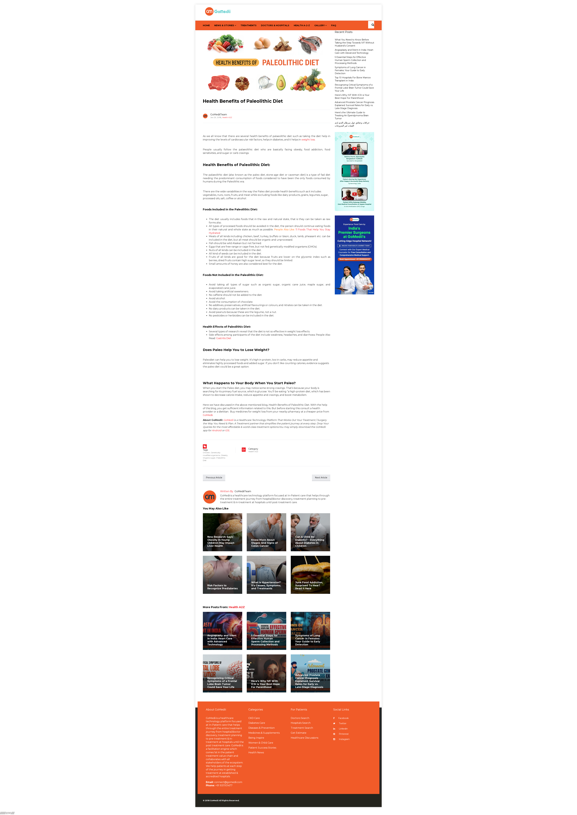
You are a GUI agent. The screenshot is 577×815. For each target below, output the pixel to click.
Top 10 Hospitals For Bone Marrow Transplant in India (353, 79)
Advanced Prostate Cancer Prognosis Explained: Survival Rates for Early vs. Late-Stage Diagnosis (309, 681)
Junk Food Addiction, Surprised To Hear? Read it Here (309, 585)
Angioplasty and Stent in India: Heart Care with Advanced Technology (221, 640)
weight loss (308, 139)
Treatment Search (302, 727)
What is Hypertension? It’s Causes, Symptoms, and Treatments (266, 585)
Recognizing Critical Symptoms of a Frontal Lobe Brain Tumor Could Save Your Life (222, 683)
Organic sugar (209, 458)
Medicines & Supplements (264, 732)
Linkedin (343, 728)
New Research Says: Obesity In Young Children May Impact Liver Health (220, 541)
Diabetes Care (256, 722)
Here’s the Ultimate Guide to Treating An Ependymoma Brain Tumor (352, 115)
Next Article (321, 477)
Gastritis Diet (223, 338)
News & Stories (224, 25)
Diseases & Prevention (261, 727)
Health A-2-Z (302, 25)
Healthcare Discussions (304, 737)
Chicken (206, 452)
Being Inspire (256, 737)
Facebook (343, 718)
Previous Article (214, 477)
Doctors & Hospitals (275, 25)
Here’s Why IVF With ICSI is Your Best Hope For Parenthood (352, 96)
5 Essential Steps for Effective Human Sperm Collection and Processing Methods (265, 640)
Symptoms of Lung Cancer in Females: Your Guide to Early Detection (307, 640)
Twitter (342, 723)
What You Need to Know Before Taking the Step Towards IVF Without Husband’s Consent (354, 42)
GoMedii (208, 415)
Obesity (224, 455)
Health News (256, 752)
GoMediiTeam (218, 114)
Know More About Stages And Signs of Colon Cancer (264, 542)
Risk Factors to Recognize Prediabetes (222, 587)
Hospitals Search (301, 722)
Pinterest (344, 734)
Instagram (344, 739)
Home (206, 25)
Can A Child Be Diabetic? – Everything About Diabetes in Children (309, 541)
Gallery (319, 25)
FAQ (333, 25)
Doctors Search (300, 718)
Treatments (248, 25)
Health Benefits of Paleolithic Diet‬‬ (243, 101)
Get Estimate (298, 732)
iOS (227, 430)
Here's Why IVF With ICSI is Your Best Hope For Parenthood (265, 684)
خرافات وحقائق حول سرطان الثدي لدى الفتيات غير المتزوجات (352, 124)
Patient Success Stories (262, 747)
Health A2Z (227, 117)
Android (216, 430)
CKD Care (254, 718)
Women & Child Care (260, 742)
